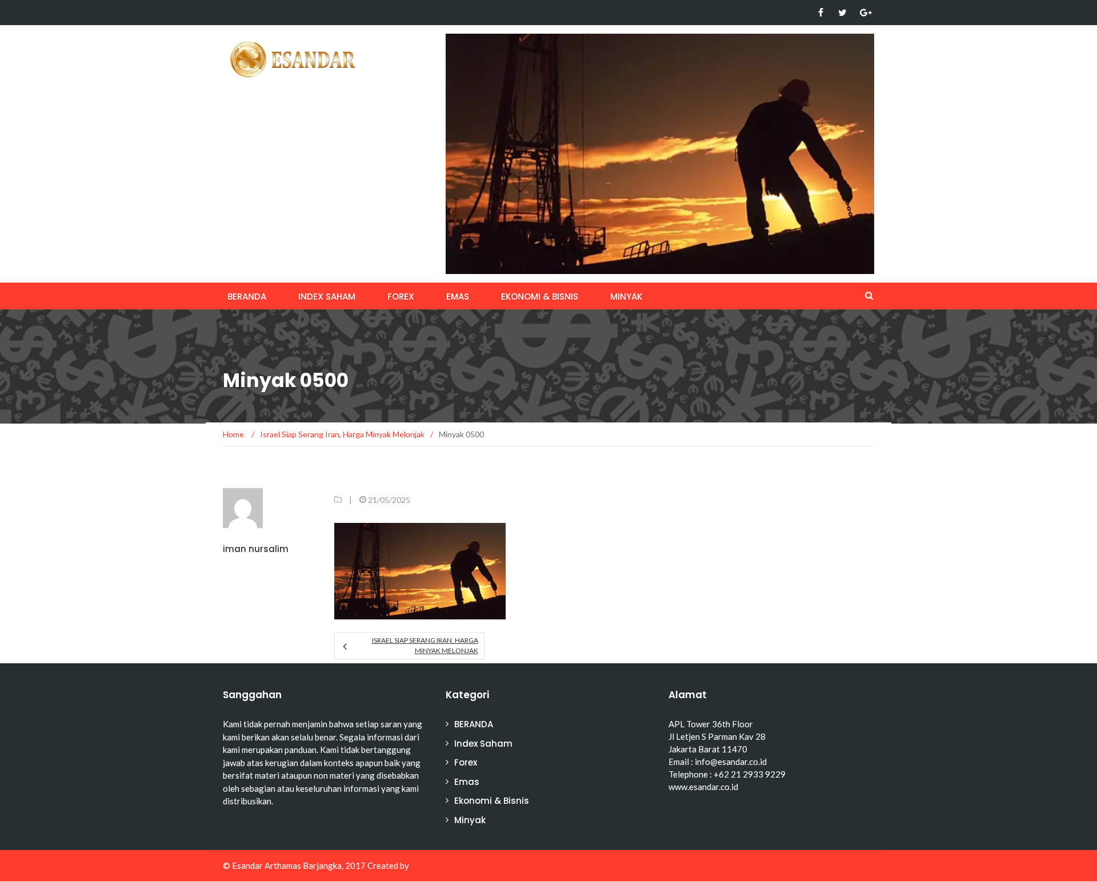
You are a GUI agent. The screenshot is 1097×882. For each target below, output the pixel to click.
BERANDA (246, 297)
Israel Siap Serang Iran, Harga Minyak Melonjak (425, 645)
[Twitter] (842, 12)
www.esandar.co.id (703, 787)
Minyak (626, 297)
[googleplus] (864, 12)
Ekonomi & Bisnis (539, 297)
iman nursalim (256, 549)
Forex (400, 297)
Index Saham (326, 297)
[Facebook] (821, 12)
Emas (457, 297)
